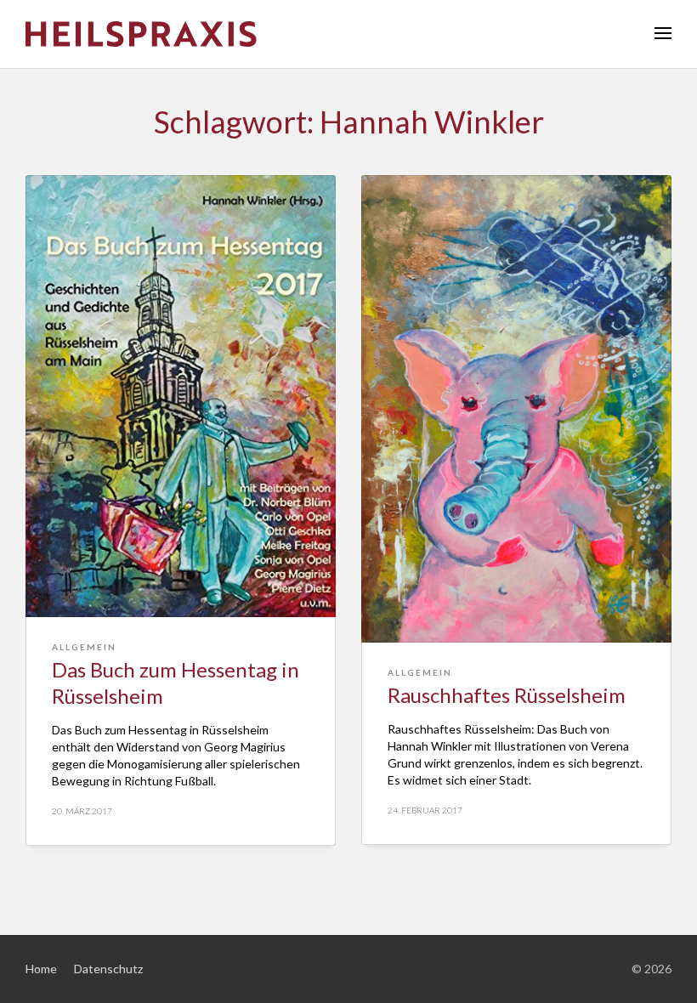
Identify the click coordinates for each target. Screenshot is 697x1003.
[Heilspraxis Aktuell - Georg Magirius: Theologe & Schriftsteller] (349, 34)
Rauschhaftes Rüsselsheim (507, 695)
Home (41, 968)
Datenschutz (108, 968)
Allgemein (84, 647)
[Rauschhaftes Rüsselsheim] (516, 409)
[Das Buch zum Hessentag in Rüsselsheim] (181, 396)
